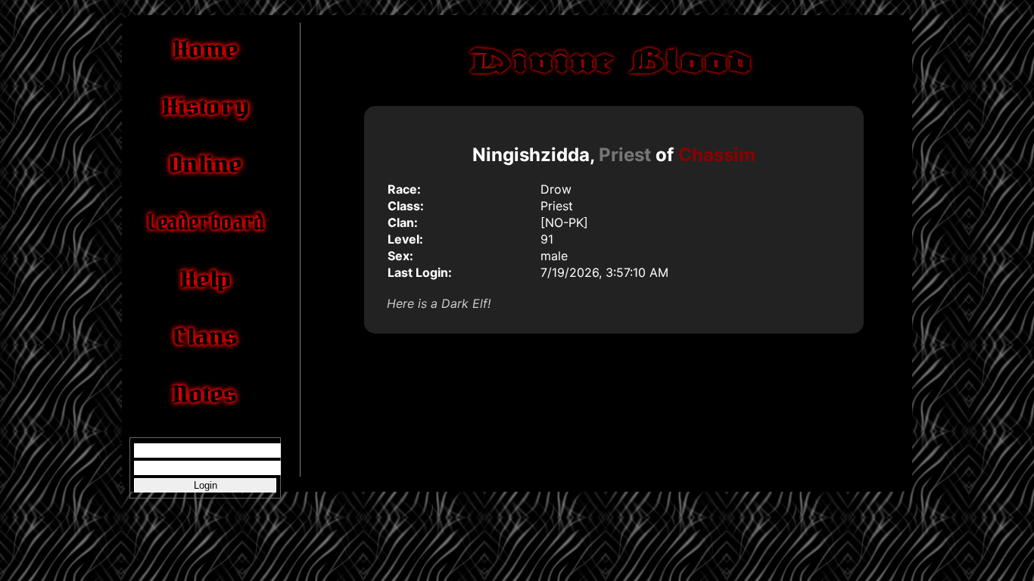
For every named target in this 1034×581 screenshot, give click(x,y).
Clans (205, 336)
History (205, 106)
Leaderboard (204, 221)
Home (205, 49)
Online (205, 164)
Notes (205, 394)
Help (205, 279)
